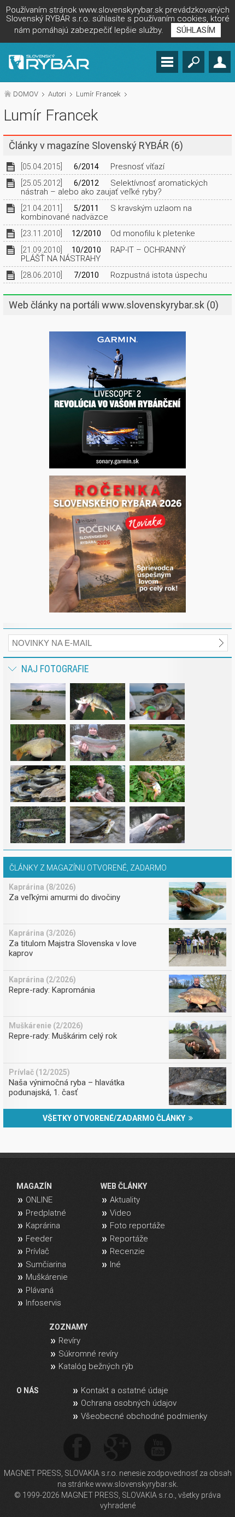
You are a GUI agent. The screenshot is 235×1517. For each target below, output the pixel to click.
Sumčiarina (46, 1264)
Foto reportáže (137, 1225)
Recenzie (127, 1251)
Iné (115, 1264)
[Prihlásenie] (220, 62)
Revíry (69, 1341)
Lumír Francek (98, 94)
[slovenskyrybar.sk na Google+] (117, 1448)
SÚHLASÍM (196, 30)
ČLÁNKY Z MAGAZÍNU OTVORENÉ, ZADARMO (88, 867)
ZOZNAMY (68, 1327)
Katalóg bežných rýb (95, 1366)
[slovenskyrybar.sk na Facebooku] (77, 1448)
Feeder (39, 1239)
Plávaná (40, 1290)
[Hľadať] (193, 62)
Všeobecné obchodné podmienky (144, 1416)
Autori (57, 94)
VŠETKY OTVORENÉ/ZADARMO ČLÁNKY (116, 1118)
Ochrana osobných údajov (129, 1403)
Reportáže (129, 1239)
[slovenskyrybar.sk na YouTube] (158, 1448)
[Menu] (167, 62)
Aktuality (125, 1200)
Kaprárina (43, 1225)
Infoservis (43, 1303)
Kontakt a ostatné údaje (124, 1390)
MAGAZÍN (34, 1186)
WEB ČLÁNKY (124, 1186)
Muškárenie (47, 1277)
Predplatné (46, 1213)
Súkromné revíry (88, 1354)
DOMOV (25, 94)
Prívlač (37, 1251)
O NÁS (27, 1390)
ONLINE (39, 1200)
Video (120, 1213)
